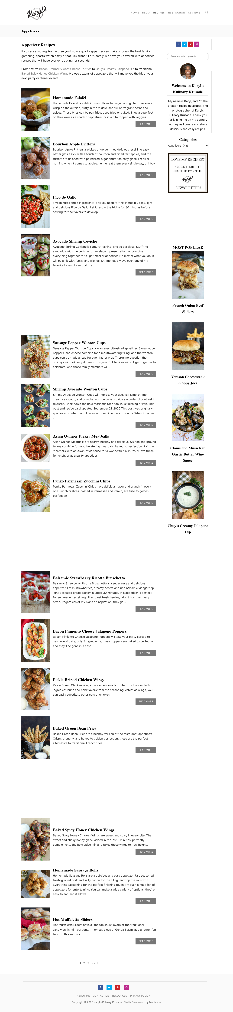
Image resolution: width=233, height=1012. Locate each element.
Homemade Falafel (69, 98)
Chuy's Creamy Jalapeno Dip (115, 69)
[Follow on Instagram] (196, 44)
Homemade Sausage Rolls (75, 870)
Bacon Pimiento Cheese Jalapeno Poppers (90, 631)
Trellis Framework (134, 1002)
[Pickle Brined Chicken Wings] (35, 690)
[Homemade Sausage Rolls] (35, 885)
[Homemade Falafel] (35, 110)
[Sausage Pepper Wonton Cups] (35, 358)
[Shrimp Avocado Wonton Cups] (35, 407)
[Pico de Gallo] (35, 208)
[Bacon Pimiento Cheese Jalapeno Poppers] (35, 642)
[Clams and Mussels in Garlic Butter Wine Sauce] (187, 417)
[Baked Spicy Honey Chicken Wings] (35, 840)
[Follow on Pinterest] (190, 44)
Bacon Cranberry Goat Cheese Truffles (65, 69)
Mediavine (155, 1002)
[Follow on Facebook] (178, 44)
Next (94, 963)
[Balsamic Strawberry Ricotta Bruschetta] (35, 593)
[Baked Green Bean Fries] (35, 739)
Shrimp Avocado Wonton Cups (80, 389)
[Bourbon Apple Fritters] (35, 159)
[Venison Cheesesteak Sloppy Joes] (187, 346)
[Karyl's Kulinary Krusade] (49, 12)
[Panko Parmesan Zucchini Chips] (35, 491)
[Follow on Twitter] (184, 44)
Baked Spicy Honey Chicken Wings (44, 73)
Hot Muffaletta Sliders (73, 919)
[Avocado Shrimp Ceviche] (35, 256)
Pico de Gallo (64, 197)
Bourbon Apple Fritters (74, 144)
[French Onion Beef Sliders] (187, 275)
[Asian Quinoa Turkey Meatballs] (35, 449)
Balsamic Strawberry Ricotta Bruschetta (89, 578)
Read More (147, 124)
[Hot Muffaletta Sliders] (35, 930)
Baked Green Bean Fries (74, 728)
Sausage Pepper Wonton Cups (79, 343)
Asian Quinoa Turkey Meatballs (81, 436)
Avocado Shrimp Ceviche (75, 241)
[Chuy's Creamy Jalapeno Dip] (187, 495)
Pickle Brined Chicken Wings (78, 680)
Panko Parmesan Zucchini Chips (81, 481)
